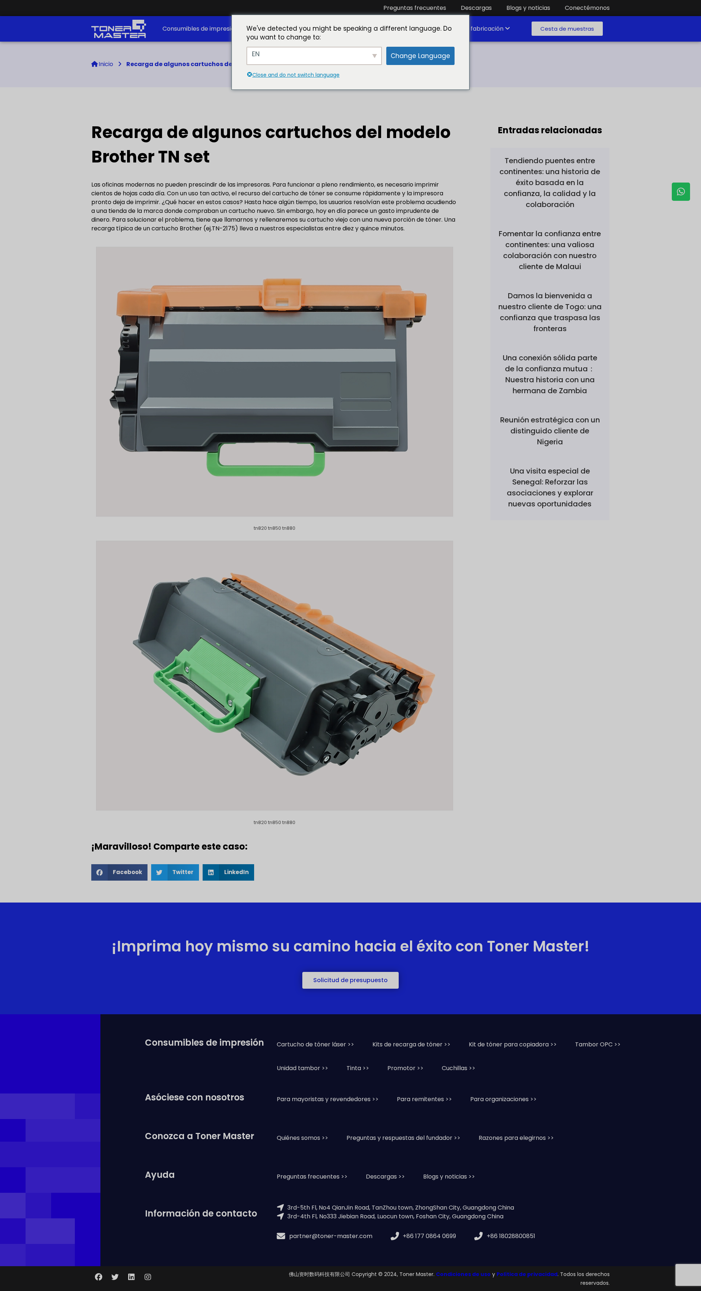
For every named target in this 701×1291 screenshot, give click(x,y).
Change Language (420, 55)
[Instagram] (148, 1277)
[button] (567, 29)
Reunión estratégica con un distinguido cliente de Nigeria (550, 431)
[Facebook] (98, 1277)
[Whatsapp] (681, 192)
